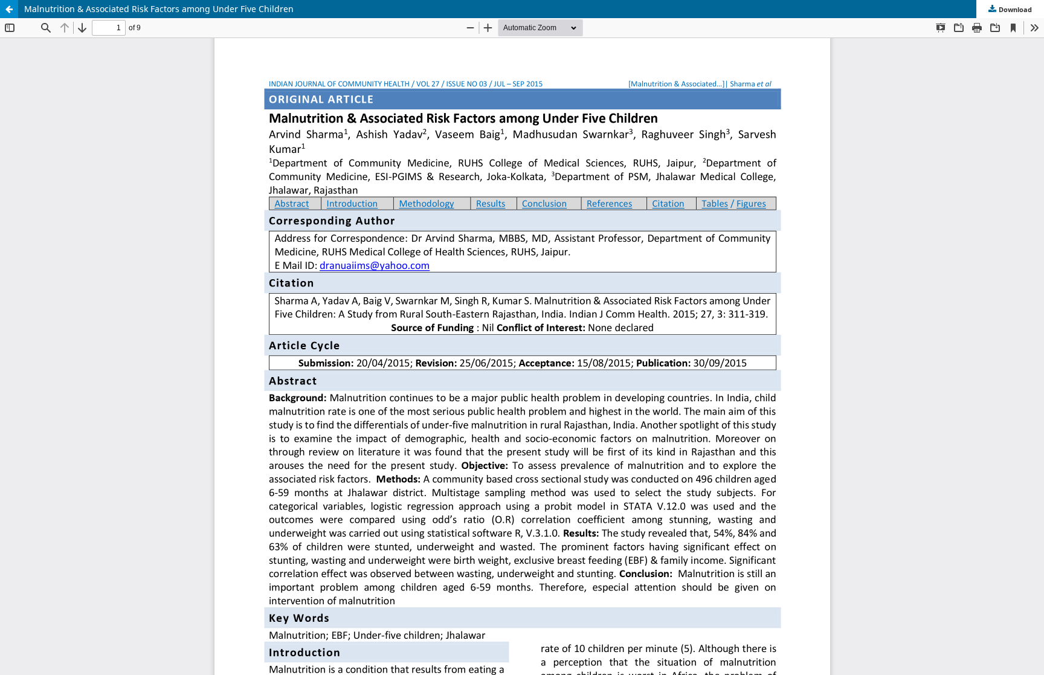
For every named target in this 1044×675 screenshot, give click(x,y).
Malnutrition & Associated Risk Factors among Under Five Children (159, 9)
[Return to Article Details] (9, 9)
